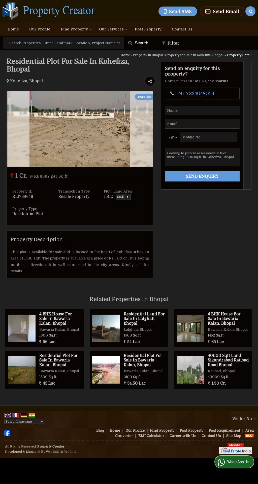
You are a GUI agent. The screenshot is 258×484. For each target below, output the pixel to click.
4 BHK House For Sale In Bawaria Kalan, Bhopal (55, 319)
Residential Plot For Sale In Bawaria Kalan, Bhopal (58, 360)
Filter (173, 43)
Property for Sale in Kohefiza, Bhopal (194, 55)
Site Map (233, 436)
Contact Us (182, 29)
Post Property (148, 29)
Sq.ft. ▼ (123, 197)
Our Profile (39, 29)
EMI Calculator (151, 436)
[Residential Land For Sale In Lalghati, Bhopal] (106, 328)
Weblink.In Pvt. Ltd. (61, 452)
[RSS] (249, 436)
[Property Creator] (49, 11)
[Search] (250, 11)
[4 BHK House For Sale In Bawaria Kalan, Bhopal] (22, 328)
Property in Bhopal (148, 55)
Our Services (111, 29)
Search (141, 43)
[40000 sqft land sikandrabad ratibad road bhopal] (190, 370)
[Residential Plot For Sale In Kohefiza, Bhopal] (80, 166)
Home (13, 29)
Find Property (74, 29)
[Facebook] (7, 433)
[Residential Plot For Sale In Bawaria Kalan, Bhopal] (22, 370)
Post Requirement (224, 430)
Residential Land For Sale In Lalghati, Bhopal (144, 319)
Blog (100, 430)
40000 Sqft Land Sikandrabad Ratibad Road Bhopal (228, 360)
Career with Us (183, 436)
